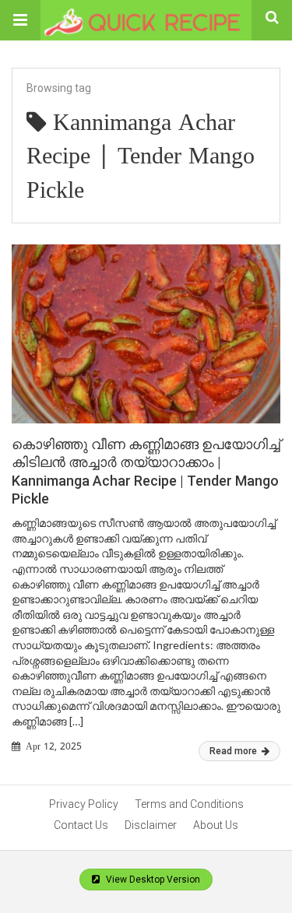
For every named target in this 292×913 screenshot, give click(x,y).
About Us (215, 825)
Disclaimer (151, 825)
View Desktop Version (152, 879)
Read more (234, 751)
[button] (20, 20)
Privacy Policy (83, 804)
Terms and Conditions (189, 804)
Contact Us (81, 825)
